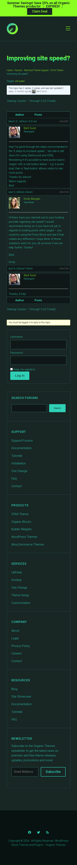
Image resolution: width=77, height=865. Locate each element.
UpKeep (16, 572)
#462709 (64, 192)
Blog (14, 689)
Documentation (21, 448)
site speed (19, 81)
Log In (19, 375)
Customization (20, 603)
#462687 (64, 121)
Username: (16, 337)
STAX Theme (56, 70)
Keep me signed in (24, 369)
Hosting (16, 580)
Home (10, 70)
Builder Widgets (21, 529)
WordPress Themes (24, 537)
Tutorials (16, 455)
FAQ (14, 478)
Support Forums (22, 440)
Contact (16, 486)
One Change (19, 471)
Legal (15, 638)
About (15, 630)
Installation (18, 463)
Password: (16, 352)
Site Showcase (21, 696)
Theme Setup (20, 595)
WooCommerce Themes (27, 544)
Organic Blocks (21, 522)
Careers (16, 653)
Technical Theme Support (36, 70)
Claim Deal (39, 11)
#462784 (64, 268)
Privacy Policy (20, 646)
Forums (18, 70)
